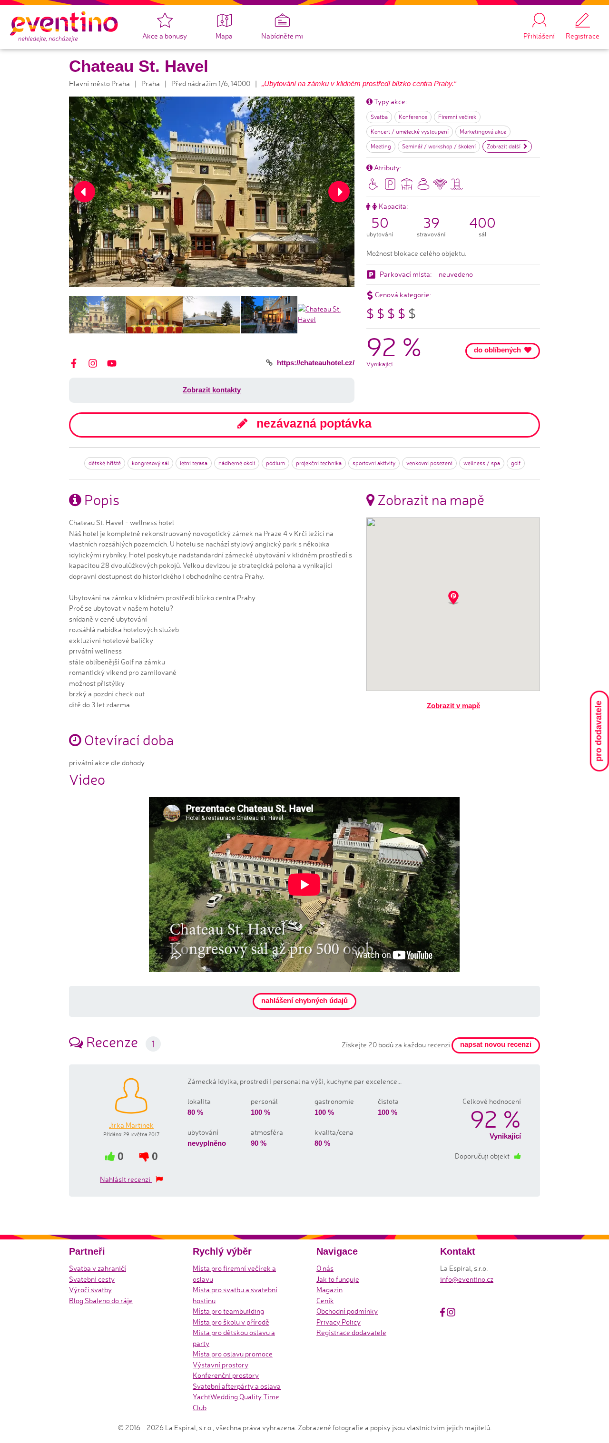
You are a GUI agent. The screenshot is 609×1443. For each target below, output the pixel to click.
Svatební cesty (92, 1279)
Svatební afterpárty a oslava (237, 1386)
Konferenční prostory (226, 1375)
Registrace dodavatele (351, 1332)
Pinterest (462, 1312)
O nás (325, 1268)
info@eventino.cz (466, 1279)
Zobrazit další (504, 146)
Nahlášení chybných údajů (304, 1000)
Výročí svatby (90, 1289)
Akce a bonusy (164, 35)
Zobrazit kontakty (212, 390)
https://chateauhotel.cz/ (315, 363)
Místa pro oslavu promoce (233, 1353)
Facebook (442, 1312)
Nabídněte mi (282, 35)
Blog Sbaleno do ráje (101, 1300)
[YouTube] (112, 362)
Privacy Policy (338, 1321)
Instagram (451, 1312)
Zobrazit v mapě (453, 706)
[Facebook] (74, 362)
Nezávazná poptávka (312, 423)
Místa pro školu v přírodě (231, 1321)
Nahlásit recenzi (126, 1179)
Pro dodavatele (598, 731)
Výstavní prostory (220, 1364)
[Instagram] (93, 362)
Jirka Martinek (131, 1125)
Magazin (329, 1289)
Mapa (224, 35)
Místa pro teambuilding (228, 1311)
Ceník (325, 1300)
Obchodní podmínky (347, 1311)
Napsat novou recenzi (495, 1044)
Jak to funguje (337, 1279)
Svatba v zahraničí (97, 1268)
